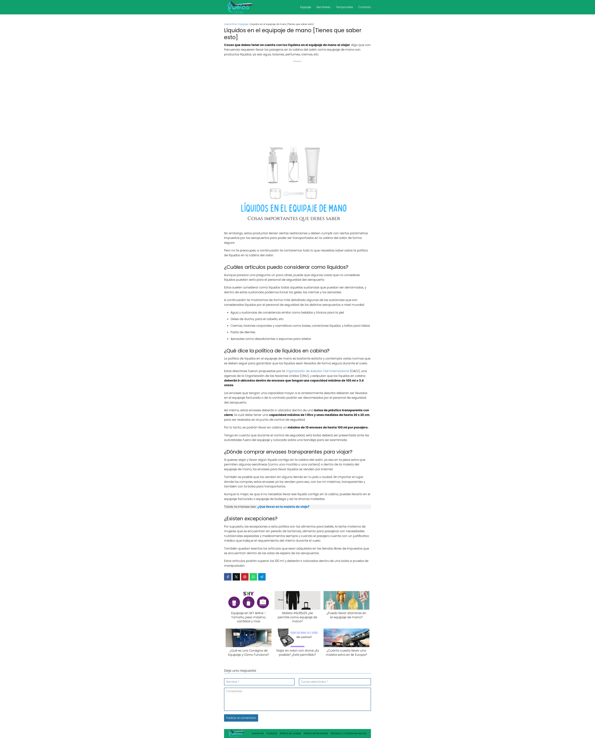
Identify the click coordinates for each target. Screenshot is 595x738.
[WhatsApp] (253, 577)
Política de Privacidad (316, 733)
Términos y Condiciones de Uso (348, 733)
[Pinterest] (245, 577)
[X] (236, 577)
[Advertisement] (297, 102)
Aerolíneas (323, 7)
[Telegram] (262, 577)
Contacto (364, 7)
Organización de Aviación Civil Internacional (317, 371)
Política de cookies (290, 733)
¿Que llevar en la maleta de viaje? (283, 507)
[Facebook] (227, 577)
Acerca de (258, 733)
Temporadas (344, 7)
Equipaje (305, 7)
